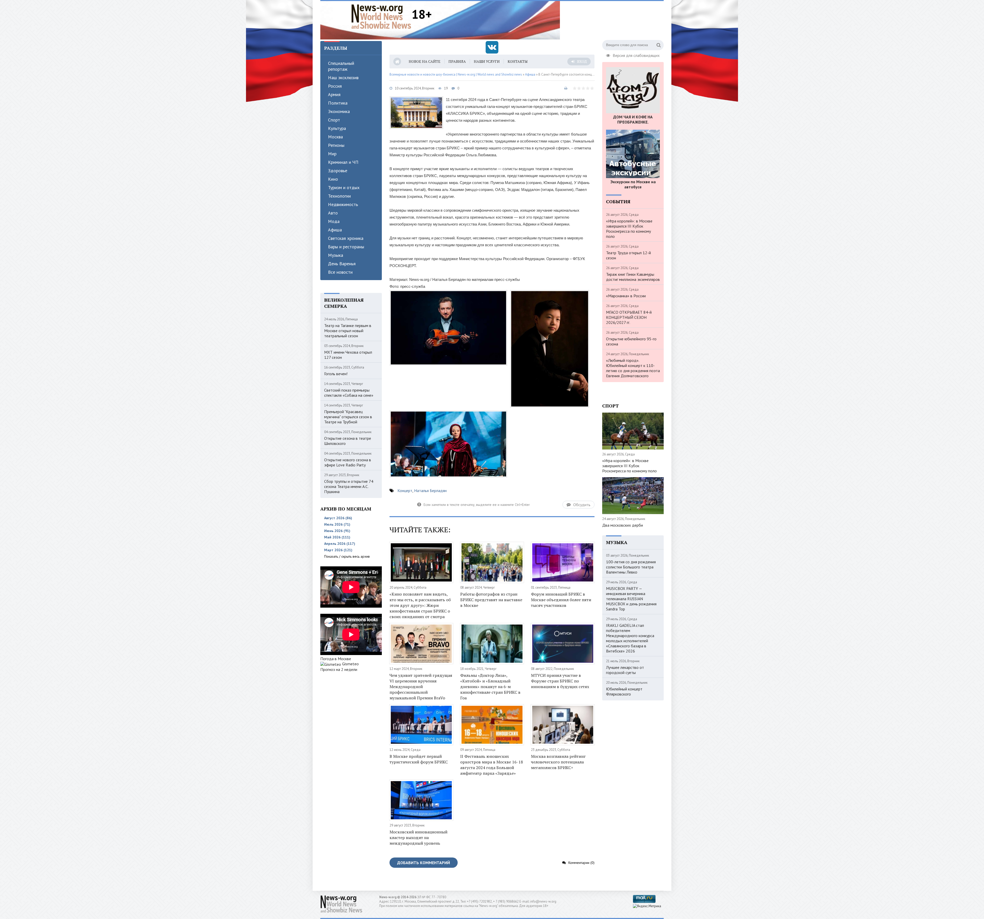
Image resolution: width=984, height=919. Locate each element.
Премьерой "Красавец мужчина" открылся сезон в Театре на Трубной (348, 416)
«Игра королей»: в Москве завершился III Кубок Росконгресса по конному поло (629, 228)
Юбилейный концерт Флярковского (624, 691)
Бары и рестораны (346, 247)
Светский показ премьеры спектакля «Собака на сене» (348, 392)
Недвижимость (343, 204)
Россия (335, 86)
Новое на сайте (424, 61)
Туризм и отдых (344, 187)
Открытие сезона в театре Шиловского (347, 441)
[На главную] (381, 16)
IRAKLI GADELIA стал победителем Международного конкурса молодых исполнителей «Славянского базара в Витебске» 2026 (630, 638)
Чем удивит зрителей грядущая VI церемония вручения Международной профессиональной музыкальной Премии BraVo (420, 686)
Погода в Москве (335, 658)
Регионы (336, 145)
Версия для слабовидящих (636, 55)
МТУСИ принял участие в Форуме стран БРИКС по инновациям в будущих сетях (560, 680)
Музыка (335, 255)
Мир (332, 154)
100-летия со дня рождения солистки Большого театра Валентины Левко (631, 567)
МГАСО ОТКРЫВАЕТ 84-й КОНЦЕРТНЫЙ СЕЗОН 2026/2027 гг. (629, 317)
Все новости (340, 272)
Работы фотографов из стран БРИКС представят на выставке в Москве (491, 599)
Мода (334, 221)
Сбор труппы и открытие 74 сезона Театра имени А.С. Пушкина (348, 486)
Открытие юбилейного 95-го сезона (631, 341)
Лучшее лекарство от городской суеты (625, 670)
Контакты (518, 61)
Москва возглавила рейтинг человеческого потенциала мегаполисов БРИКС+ (558, 761)
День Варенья (342, 264)
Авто (333, 213)
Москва (335, 137)
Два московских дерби (622, 525)
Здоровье (337, 170)
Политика (337, 103)
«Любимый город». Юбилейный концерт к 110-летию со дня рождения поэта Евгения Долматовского (633, 368)
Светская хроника (345, 238)
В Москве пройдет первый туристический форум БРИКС (418, 759)
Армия (334, 94)
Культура (337, 128)
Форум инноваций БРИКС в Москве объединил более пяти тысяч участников (561, 599)
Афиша (335, 230)
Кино (333, 179)
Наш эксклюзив (343, 77)
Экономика (339, 111)
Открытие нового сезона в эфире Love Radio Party (347, 462)
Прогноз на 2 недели (338, 669)
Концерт (404, 490)
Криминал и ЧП (343, 162)
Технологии (339, 196)
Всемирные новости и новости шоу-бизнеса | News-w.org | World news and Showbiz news (455, 74)
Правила (457, 61)
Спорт (334, 120)
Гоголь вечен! (335, 373)
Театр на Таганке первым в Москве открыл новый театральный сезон (347, 330)
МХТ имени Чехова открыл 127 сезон (348, 355)
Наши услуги (487, 61)
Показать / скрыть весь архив (347, 556)
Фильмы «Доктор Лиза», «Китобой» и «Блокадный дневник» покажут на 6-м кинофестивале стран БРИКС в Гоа (490, 686)
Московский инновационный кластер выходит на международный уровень (418, 837)
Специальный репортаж (341, 66)
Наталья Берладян (430, 490)
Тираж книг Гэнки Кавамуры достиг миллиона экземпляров (633, 277)
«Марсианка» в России (626, 295)
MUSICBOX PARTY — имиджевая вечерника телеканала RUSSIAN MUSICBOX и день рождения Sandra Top (631, 598)
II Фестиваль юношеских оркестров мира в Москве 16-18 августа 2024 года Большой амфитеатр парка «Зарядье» (491, 764)
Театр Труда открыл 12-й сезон (628, 255)
